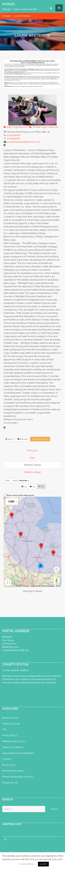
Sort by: (20, 481)
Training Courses (11, 723)
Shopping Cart (10, 782)
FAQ (4, 729)
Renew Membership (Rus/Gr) (17, 776)
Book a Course (10, 717)
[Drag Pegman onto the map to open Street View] (57, 580)
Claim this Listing (41, 439)
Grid (33, 487)
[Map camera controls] (57, 570)
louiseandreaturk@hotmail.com (23, 142)
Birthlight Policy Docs (13, 741)
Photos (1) (32, 450)
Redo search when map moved (20, 495)
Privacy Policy (9, 735)
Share (9, 439)
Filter (7, 481)
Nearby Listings (32, 472)
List (25, 487)
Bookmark (23, 439)
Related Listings (32, 465)
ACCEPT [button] (43, 864)
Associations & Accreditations (18, 753)
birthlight (6, 16)
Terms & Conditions (12, 747)
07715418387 (13, 135)
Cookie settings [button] (26, 864)
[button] (53, 553)
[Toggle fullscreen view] (8, 583)
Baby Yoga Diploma (17, 127)
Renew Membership (12, 770)
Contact (6, 759)
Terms (58, 586)
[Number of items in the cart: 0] (5, 839)
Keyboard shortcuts (22, 586)
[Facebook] (4, 427)
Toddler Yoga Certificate (45, 127)
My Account (8, 765)
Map (32, 457)
